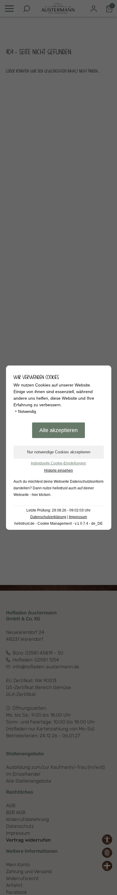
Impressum (78, 517)
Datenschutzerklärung (48, 517)
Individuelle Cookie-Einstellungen (58, 463)
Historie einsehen (58, 470)
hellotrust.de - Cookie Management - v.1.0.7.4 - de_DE (58, 523)
